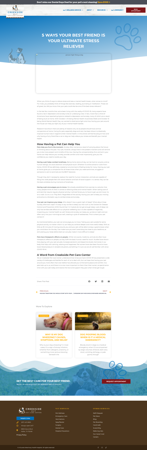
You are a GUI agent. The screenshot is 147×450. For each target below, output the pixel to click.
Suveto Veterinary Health (28, 447)
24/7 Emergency (117, 10)
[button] (89, 281)
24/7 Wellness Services (72, 10)
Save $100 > (104, 2)
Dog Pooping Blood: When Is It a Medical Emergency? (93, 337)
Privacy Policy (21, 435)
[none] (98, 447)
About (89, 10)
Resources (101, 10)
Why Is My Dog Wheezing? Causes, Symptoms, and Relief (54, 337)
